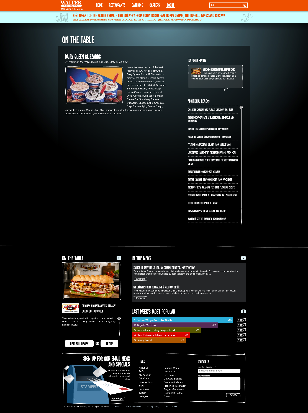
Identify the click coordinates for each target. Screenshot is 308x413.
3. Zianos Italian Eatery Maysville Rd (154, 330)
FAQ (141, 371)
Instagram (144, 396)
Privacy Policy (153, 407)
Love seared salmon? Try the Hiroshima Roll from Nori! (212, 152)
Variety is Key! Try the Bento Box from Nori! (207, 219)
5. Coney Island (143, 340)
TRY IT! (109, 343)
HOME (99, 5)
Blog (141, 385)
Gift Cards (144, 378)
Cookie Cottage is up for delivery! (202, 203)
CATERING (137, 5)
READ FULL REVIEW (79, 343)
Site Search (170, 375)
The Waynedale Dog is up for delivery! (204, 172)
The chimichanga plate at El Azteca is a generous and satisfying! (211, 119)
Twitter (142, 392)
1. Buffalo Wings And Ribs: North (153, 320)
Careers (155, 5)
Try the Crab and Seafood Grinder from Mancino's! (210, 179)
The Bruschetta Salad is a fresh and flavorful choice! (211, 187)
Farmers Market (172, 368)
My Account (145, 375)
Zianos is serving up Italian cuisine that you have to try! (164, 267)
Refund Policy (171, 407)
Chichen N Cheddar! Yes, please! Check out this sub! (225, 69)
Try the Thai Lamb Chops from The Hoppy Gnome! (208, 129)
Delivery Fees (146, 382)
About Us (143, 367)
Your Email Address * (207, 367)
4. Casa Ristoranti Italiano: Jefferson (154, 335)
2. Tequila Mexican (145, 325)
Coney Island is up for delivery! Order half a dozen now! (212, 195)
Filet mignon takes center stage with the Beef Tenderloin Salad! (213, 162)
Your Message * (204, 376)
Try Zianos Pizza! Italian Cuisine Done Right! (206, 211)
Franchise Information (175, 385)
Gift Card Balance (173, 378)
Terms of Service (133, 407)
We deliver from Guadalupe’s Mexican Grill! (157, 286)
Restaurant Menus (173, 382)
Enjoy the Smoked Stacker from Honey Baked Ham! (209, 137)
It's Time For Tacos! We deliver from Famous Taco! (209, 144)
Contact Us (169, 371)
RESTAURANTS (117, 5)
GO (244, 5)
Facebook (144, 389)
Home (117, 407)
